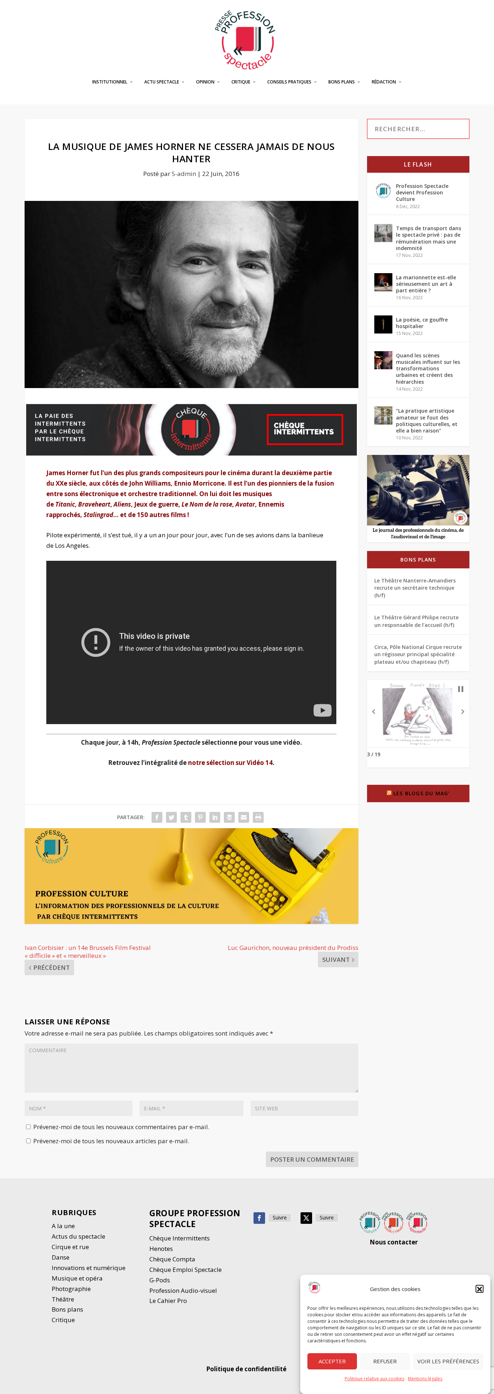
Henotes (161, 1248)
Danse (61, 1257)
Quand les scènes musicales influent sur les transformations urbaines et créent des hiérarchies (428, 368)
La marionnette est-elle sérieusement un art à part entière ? (426, 284)
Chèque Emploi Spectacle (185, 1269)
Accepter (332, 1361)
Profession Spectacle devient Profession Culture (422, 192)
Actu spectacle (161, 82)
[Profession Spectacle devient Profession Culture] (383, 191)
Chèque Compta (172, 1259)
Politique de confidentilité (247, 1369)
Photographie (71, 1289)
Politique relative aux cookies (374, 1379)
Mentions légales (425, 1379)
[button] (479, 1289)
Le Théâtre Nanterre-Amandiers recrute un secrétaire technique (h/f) (415, 588)
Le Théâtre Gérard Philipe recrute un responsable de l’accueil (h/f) (416, 621)
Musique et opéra (77, 1278)
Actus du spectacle (78, 1236)
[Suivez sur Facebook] (259, 1218)
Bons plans (341, 82)
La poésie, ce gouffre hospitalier (422, 323)
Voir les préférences (448, 1361)
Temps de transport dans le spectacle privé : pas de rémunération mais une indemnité (428, 238)
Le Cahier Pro (168, 1300)
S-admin (184, 173)
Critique (240, 82)
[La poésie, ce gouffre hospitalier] (383, 324)
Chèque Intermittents (179, 1238)
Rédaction (384, 82)
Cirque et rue (70, 1247)
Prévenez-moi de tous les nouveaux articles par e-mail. (111, 1141)
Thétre (64, 1299)
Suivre (280, 1217)
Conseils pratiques (289, 82)
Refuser (385, 1361)
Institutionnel (109, 82)
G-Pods (159, 1280)
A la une (64, 1226)
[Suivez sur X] (306, 1218)
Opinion (205, 82)
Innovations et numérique (88, 1268)
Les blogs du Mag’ (421, 793)
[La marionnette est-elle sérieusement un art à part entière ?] (383, 282)
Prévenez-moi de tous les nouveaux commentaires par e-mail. (121, 1127)
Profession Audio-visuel (183, 1290)
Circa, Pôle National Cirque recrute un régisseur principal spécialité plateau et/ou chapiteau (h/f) (418, 654)
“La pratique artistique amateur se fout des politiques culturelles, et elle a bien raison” (426, 420)
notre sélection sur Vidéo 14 (230, 762)
